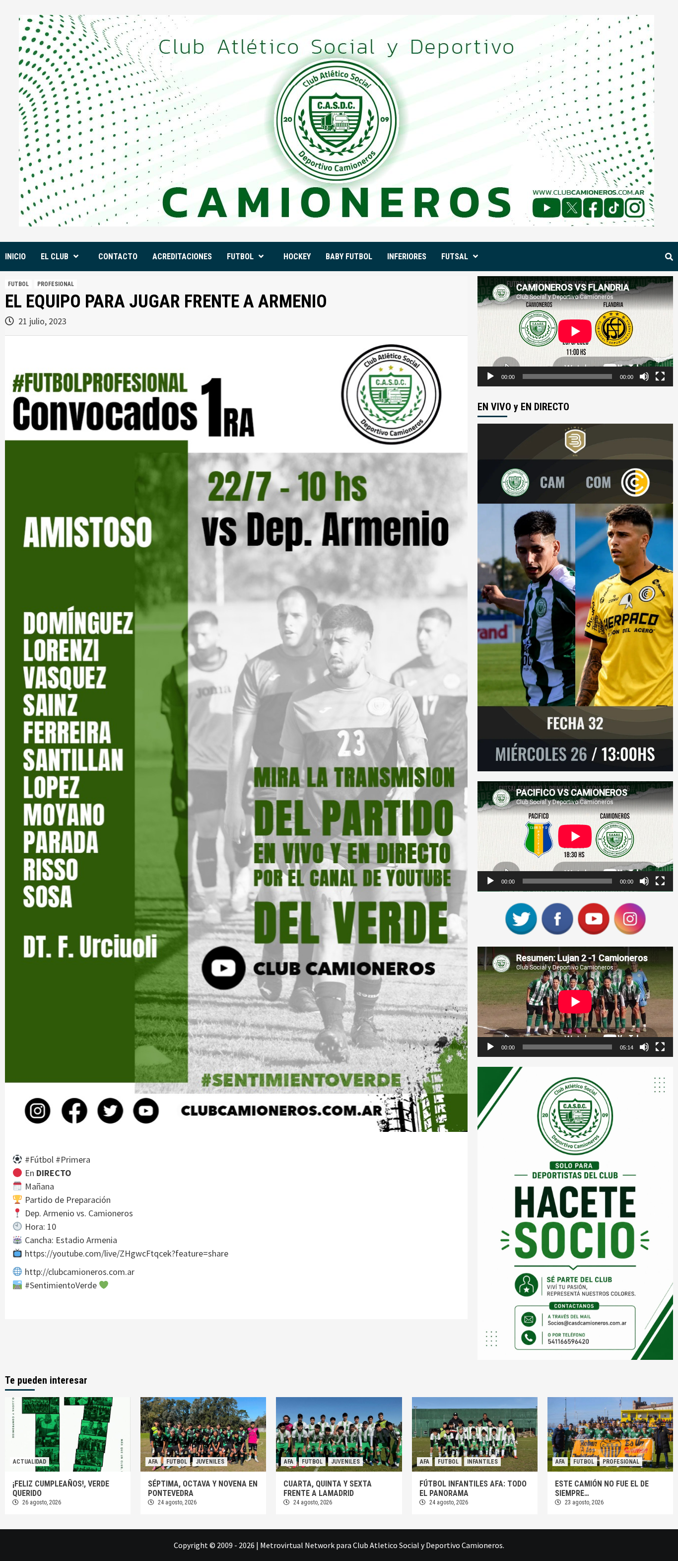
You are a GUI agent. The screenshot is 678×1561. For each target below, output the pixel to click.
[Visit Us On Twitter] (521, 918)
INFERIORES (406, 256)
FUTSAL (454, 256)
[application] (575, 331)
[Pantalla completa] (660, 376)
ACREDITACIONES (182, 256)
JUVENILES (210, 1461)
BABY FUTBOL (349, 256)
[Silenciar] (644, 376)
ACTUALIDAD (29, 1461)
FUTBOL (240, 256)
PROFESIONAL (55, 284)
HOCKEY (297, 256)
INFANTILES (482, 1461)
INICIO (15, 256)
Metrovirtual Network (297, 1545)
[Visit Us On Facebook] (557, 918)
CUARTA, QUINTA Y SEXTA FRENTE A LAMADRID (327, 1488)
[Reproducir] (490, 376)
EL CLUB (54, 256)
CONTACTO (117, 256)
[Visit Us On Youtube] (593, 918)
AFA (153, 1461)
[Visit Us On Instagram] (629, 918)
